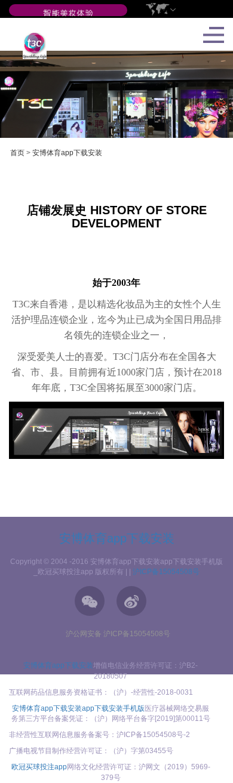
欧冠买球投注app (39, 767)
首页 (17, 153)
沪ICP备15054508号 (166, 572)
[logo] (30, 45)
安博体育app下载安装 (67, 153)
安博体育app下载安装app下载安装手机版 (78, 708)
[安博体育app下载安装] (68, 14)
